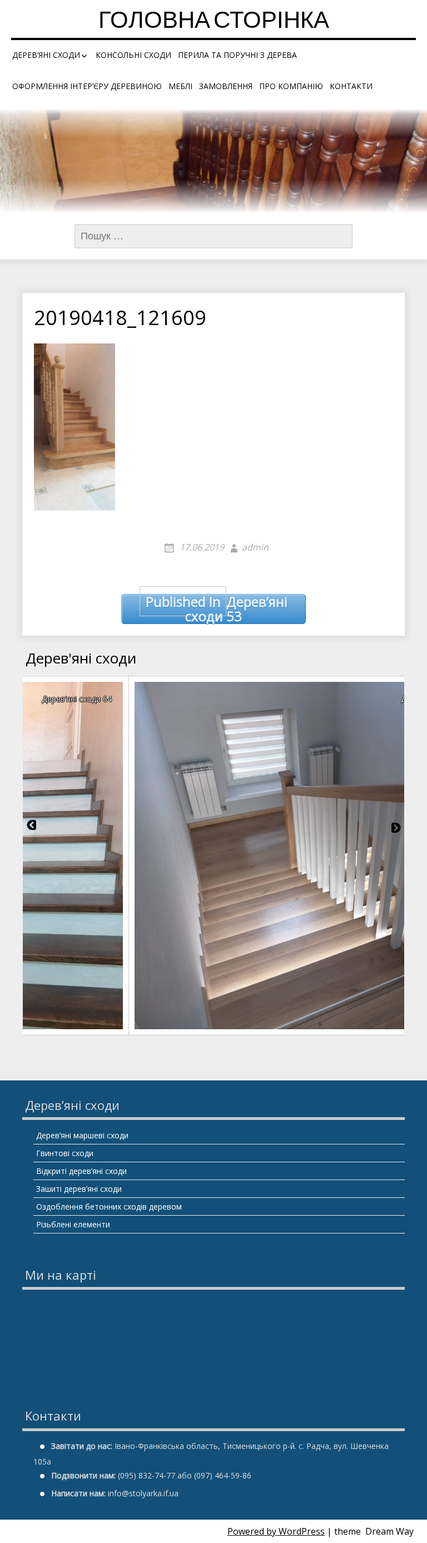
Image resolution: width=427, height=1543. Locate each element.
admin (255, 547)
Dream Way (389, 1531)
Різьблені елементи (73, 1224)
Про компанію (291, 86)
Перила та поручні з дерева (237, 55)
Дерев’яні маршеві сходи (82, 1135)
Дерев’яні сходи (46, 55)
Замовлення (225, 86)
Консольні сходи (133, 55)
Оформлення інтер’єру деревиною (87, 86)
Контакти (351, 86)
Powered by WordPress (276, 1531)
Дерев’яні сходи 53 (217, 609)
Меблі (180, 86)
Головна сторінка (213, 22)
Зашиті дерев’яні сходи (79, 1188)
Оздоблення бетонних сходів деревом (109, 1206)
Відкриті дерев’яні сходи (81, 1171)
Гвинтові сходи (64, 1153)
